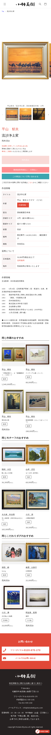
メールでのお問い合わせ (25, 658)
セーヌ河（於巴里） (32, 473)
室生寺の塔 (5, 420)
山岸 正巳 (30, 469)
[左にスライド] (2, 114)
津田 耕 (5, 567)
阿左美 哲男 (31, 612)
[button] (4, 4)
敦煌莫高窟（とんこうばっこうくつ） (37, 421)
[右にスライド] (48, 114)
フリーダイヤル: (25, 650)
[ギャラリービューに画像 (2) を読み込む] (25, 114)
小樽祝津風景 (30, 518)
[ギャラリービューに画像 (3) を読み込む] (39, 114)
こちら (30, 182)
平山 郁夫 (10, 129)
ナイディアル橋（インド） (35, 373)
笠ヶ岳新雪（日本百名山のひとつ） (12, 519)
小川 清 (29, 514)
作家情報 (22, 205)
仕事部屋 (29, 571)
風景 (27, 616)
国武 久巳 (6, 469)
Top (3, 11)
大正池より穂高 (7, 616)
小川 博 (5, 612)
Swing (4, 571)
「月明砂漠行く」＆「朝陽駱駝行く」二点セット (13, 374)
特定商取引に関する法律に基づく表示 (25, 683)
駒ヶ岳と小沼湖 (7, 473)
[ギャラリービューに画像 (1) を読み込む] (12, 114)
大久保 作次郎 (8, 514)
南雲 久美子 (31, 567)
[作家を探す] (42, 731)
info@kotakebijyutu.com (33, 708)
